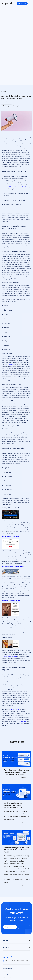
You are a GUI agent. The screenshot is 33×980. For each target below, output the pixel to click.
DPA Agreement (7, 978)
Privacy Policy (6, 971)
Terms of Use (6, 975)
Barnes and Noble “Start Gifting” (13, 566)
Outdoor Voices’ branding (9, 656)
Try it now (24, 927)
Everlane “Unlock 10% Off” (11, 600)
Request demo (22, 3)
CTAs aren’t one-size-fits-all (17, 187)
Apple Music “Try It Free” (10, 536)
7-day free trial (21, 721)
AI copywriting (15, 709)
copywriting (11, 364)
